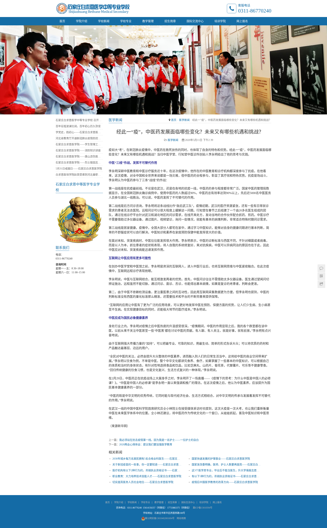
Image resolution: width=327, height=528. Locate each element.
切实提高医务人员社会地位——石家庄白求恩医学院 (142, 482)
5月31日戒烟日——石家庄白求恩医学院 (79, 168)
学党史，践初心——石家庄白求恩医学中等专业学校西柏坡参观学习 (79, 132)
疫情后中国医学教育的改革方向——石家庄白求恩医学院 (225, 482)
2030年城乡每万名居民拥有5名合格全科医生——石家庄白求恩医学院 (147, 458)
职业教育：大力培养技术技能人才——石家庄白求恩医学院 (146, 476)
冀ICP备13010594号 (202, 507)
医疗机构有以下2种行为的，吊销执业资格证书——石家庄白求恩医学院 (147, 470)
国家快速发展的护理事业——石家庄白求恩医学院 (221, 458)
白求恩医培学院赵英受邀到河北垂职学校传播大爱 (79, 174)
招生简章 (170, 21)
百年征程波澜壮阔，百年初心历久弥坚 (78, 126)
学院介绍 (81, 21)
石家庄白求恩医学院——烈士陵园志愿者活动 (79, 162)
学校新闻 (103, 21)
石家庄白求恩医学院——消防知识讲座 (78, 150)
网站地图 (181, 518)
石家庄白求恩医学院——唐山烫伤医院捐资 (79, 156)
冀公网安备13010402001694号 (159, 518)
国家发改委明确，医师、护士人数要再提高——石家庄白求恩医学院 (227, 464)
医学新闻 (184, 120)
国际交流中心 (195, 21)
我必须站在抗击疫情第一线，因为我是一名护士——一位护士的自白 (159, 440)
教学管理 (148, 21)
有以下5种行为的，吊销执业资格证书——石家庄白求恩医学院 (227, 476)
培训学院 (220, 21)
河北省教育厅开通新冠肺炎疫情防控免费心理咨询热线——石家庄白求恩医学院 (79, 138)
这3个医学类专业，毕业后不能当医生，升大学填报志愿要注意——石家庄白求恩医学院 (227, 470)
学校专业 (126, 21)
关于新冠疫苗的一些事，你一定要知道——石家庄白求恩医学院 (147, 464)
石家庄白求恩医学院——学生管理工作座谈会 (79, 144)
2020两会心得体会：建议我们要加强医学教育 (145, 444)
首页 (62, 21)
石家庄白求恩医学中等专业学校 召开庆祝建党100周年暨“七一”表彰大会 (79, 120)
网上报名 (242, 21)
